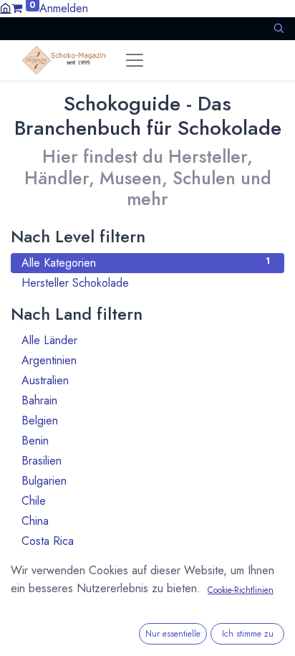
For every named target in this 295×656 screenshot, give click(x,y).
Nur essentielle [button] (172, 633)
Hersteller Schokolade (145, 283)
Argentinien (145, 360)
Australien (145, 380)
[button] (278, 28)
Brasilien (145, 460)
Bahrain (145, 400)
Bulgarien (145, 480)
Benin (145, 440)
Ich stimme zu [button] (248, 633)
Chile (145, 501)
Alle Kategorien (145, 263)
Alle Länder (145, 340)
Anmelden (63, 8)
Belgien (145, 420)
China (145, 521)
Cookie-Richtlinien (241, 590)
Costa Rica (145, 541)
